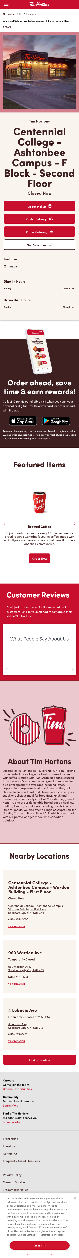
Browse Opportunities (17, 1089)
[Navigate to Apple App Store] (23, 421)
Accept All (39, 1245)
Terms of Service (14, 1182)
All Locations (9, 13)
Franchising (10, 1139)
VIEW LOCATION (16, 926)
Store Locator (12, 1122)
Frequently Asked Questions (21, 1161)
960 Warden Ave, (26, 968)
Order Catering (37, 232)
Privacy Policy (12, 1175)
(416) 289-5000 (18, 919)
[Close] (75, 1198)
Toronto (30, 13)
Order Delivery (36, 219)
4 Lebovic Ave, (26, 1025)
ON (20, 13)
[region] (39, 1225)
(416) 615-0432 (18, 1034)
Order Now (39, 558)
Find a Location (39, 1060)
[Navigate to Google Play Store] (56, 421)
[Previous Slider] (4, 523)
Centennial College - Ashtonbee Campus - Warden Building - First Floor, (36, 909)
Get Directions (37, 245)
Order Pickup (37, 206)
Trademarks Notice (15, 1190)
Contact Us (10, 1153)
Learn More (11, 1105)
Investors (9, 1146)
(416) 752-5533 (18, 977)
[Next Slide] (74, 523)
